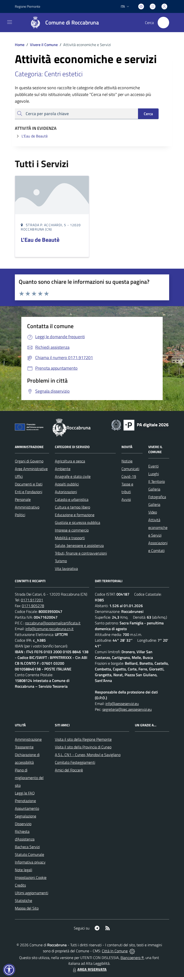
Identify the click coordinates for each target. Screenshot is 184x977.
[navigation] (9, 22)
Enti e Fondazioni (28, 492)
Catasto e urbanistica (71, 499)
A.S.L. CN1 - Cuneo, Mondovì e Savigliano (88, 755)
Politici (20, 515)
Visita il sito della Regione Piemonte (83, 739)
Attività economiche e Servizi (157, 527)
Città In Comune (115, 951)
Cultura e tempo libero (72, 507)
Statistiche (23, 900)
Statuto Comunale (29, 854)
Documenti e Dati (28, 484)
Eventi (153, 466)
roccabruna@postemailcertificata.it (52, 623)
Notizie (126, 461)
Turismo (61, 561)
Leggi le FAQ (25, 793)
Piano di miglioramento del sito (29, 777)
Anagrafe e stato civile (73, 476)
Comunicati (130, 469)
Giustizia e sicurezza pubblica (77, 522)
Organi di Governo (29, 461)
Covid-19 (128, 476)
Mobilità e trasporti (70, 538)
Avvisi (126, 499)
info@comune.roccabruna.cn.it (49, 629)
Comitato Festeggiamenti (75, 762)
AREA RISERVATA (92, 969)
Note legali (23, 870)
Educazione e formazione (74, 515)
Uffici (19, 476)
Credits (20, 885)
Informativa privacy (30, 862)
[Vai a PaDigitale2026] (140, 425)
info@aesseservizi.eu (122, 703)
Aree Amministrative (31, 469)
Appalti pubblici (67, 484)
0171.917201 (32, 600)
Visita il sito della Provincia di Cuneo (83, 747)
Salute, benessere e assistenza (79, 545)
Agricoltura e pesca (70, 461)
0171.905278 (33, 606)
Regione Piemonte (27, 6)
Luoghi (153, 474)
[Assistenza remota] (132, 951)
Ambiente (62, 469)
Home (19, 44)
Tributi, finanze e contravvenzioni (81, 553)
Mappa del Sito (27, 908)
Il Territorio (156, 481)
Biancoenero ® (132, 957)
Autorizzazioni (66, 492)
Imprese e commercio (72, 530)
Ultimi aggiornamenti (31, 893)
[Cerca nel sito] (163, 22)
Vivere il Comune (44, 44)
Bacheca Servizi (27, 847)
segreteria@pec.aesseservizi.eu (127, 709)
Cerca (148, 114)
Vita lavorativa (66, 568)
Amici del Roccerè (69, 770)
